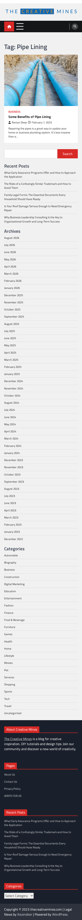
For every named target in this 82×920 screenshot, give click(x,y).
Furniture (9, 627)
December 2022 (13, 539)
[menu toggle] (20, 26)
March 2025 (11, 360)
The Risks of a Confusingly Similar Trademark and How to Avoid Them (37, 186)
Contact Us (10, 781)
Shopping (9, 684)
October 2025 (12, 309)
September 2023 (14, 481)
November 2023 (13, 467)
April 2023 (10, 510)
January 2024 (12, 453)
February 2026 (12, 281)
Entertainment (13, 598)
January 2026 (12, 288)
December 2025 (13, 295)
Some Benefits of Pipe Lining (29, 117)
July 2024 (9, 410)
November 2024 (13, 388)
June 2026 (10, 252)
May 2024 (10, 424)
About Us (9, 774)
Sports (8, 691)
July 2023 (9, 496)
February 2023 (12, 524)
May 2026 (10, 259)
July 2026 (9, 245)
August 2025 (11, 324)
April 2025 (10, 352)
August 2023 (11, 489)
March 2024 (11, 438)
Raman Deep (19, 122)
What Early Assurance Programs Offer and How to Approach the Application (40, 175)
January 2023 (12, 532)
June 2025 (10, 338)
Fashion (8, 605)
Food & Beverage (14, 620)
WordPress (59, 914)
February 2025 (12, 367)
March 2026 (11, 273)
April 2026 (10, 266)
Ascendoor (24, 914)
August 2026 (11, 238)
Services (9, 677)
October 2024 (12, 395)
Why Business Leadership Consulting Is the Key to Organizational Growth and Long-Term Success (33, 219)
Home (7, 648)
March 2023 (11, 517)
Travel (7, 706)
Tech (7, 699)
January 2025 (12, 374)
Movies (8, 663)
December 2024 (13, 381)
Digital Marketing (14, 584)
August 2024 (11, 403)
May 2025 (10, 345)
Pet (6, 670)
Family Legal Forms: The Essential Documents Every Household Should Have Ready (34, 197)
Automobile (11, 555)
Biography (10, 562)
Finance (8, 613)
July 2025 (9, 331)
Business (14, 111)
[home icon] (9, 26)
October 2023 (12, 474)
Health (8, 641)
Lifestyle (9, 656)
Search (68, 153)
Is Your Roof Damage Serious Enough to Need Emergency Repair (37, 208)
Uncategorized (12, 713)
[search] (75, 26)
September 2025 (14, 316)
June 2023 (10, 503)
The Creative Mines (18, 738)
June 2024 (10, 417)
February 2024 (12, 446)
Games (8, 634)
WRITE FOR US (12, 796)
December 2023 (13, 460)
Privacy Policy (12, 789)
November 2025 (13, 302)
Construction (11, 577)
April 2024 (10, 431)
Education (10, 591)
